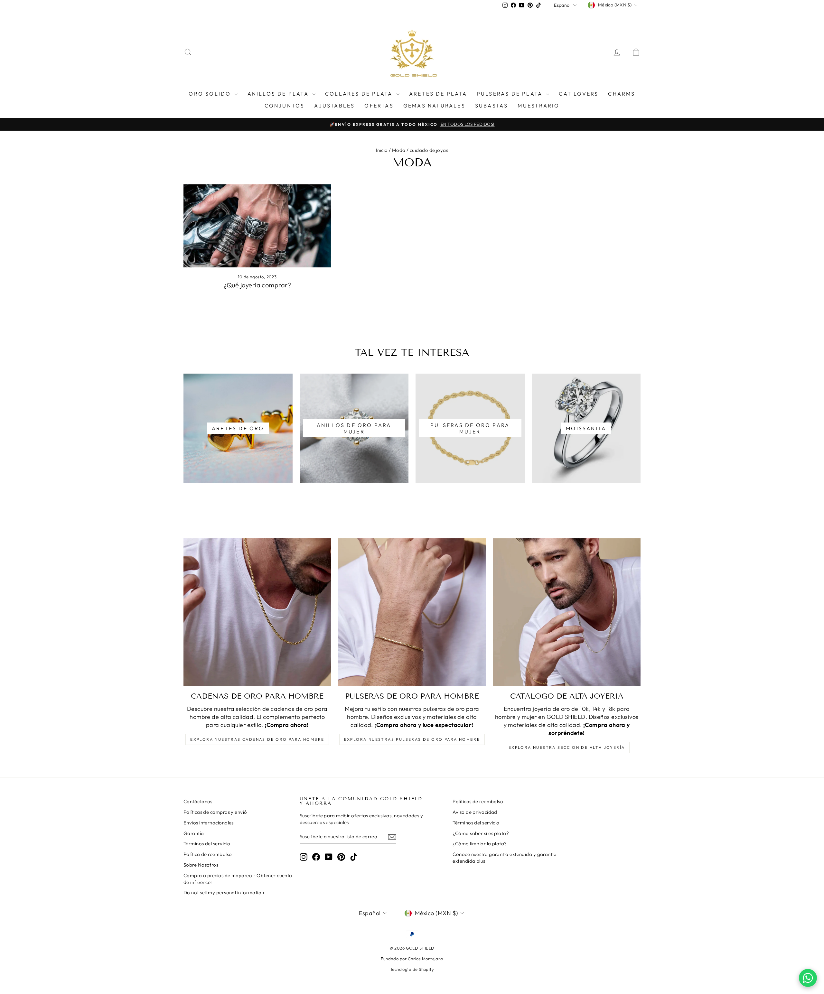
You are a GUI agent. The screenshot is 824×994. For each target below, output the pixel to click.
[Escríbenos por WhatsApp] (808, 978)
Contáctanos (197, 801)
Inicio (382, 150)
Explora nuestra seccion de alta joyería (567, 747)
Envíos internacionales (208, 823)
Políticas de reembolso (478, 801)
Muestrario (538, 105)
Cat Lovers (578, 93)
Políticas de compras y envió (215, 812)
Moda (399, 150)
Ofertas (378, 105)
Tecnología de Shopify (412, 969)
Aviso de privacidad (475, 812)
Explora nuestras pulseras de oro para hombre (412, 739)
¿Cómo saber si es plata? (481, 833)
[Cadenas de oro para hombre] (257, 612)
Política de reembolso (207, 854)
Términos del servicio (206, 844)
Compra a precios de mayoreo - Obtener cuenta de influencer (237, 878)
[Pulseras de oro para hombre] (412, 612)
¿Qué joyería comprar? (257, 285)
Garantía (193, 833)
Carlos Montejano (425, 958)
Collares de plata (360, 93)
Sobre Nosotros (200, 865)
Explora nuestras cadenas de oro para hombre (257, 739)
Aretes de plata (438, 93)
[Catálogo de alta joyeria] (567, 612)
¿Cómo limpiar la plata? (480, 844)
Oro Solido (211, 93)
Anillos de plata (279, 93)
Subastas (491, 105)
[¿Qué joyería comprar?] (257, 225)
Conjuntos (285, 105)
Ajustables (334, 105)
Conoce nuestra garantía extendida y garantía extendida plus (505, 857)
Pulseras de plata (511, 93)
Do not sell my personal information (223, 892)
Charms (621, 93)
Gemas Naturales (434, 105)
